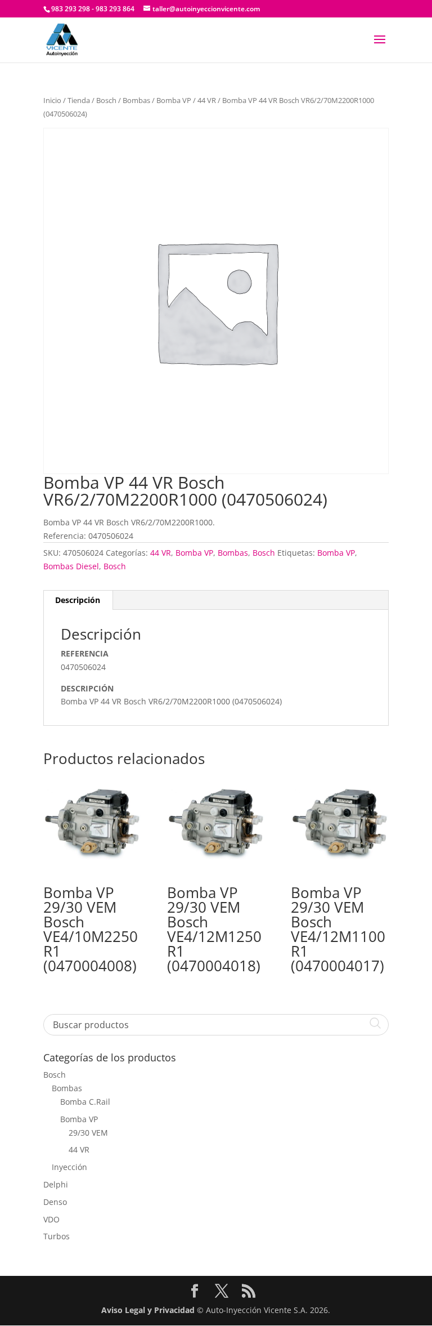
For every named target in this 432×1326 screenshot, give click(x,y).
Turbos (56, 1236)
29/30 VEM (88, 1132)
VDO (51, 1219)
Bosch (106, 100)
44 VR (206, 100)
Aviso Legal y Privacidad (148, 1310)
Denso (55, 1201)
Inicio (52, 100)
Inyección (69, 1167)
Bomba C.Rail (85, 1101)
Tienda (79, 100)
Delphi (55, 1184)
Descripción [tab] (77, 600)
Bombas (136, 100)
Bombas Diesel (71, 566)
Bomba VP (173, 100)
